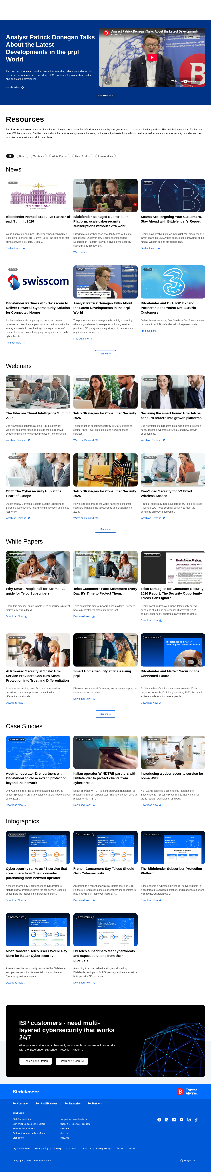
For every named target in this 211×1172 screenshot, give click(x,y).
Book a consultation (36, 1061)
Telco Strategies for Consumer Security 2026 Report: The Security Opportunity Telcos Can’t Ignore (172, 593)
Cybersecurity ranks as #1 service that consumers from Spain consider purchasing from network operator (36, 873)
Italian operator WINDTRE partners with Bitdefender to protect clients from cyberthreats (104, 778)
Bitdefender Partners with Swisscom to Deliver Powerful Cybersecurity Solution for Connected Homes (38, 307)
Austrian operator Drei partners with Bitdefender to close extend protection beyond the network (36, 778)
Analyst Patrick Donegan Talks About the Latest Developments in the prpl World (102, 307)
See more (105, 353)
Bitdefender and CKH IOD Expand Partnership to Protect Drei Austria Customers (168, 307)
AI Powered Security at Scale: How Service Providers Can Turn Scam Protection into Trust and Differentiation (37, 675)
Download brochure (72, 1061)
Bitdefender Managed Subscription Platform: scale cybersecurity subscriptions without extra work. (101, 221)
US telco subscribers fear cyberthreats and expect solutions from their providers (104, 955)
